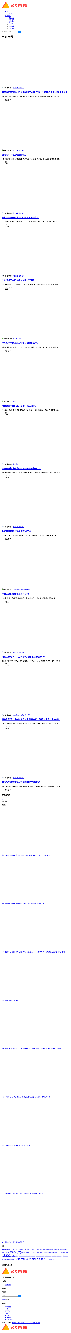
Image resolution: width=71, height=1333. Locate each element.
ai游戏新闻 (28, 1249)
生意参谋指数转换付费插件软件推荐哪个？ (21, 468)
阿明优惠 (11, 20)
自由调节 (9, 1259)
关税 (28, 1252)
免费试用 (24, 1252)
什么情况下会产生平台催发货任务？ (18, 280)
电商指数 (54, 1255)
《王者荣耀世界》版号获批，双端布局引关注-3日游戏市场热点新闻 (22, 1194)
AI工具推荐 (16, 1249)
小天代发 (8, 1313)
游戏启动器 (42, 1255)
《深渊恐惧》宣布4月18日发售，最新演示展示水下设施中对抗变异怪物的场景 (26, 1097)
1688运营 (12, 26)
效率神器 (29, 1255)
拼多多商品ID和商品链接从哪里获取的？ (20, 343)
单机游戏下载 (9, 1319)
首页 (6, 11)
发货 (39, 1252)
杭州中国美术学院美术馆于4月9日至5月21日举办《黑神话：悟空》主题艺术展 (26, 855)
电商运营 (59, 1255)
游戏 (37, 1255)
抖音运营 (11, 24)
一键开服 (52, 1249)
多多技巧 (44, 1252)
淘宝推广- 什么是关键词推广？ (15, 155)
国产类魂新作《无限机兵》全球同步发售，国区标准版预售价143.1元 (23, 903)
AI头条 (9, 1249)
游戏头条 (48, 1255)
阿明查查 (40, 1259)
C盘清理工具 (34, 1249)
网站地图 (8, 1285)
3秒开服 (4, 1249)
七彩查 (58, 1249)
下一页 (4, 799)
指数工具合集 (22, 1255)
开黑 (16, 1255)
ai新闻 (22, 1249)
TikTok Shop (45, 1249)
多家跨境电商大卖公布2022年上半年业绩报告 (16, 1145)
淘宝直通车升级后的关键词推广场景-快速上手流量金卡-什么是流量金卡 (35, 92)
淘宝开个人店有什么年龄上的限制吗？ (13, 1242)
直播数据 (8, 1317)
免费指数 (4, 1299)
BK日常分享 (9, 14)
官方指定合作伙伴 (52, 1252)
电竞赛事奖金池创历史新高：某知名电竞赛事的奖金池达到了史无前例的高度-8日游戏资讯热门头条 (32, 1048)
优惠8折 (14, 1252)
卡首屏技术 (34, 1252)
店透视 (9, 1255)
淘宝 (33, 1255)
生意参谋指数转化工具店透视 (15, 594)
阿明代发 (8, 1311)
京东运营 (11, 28)
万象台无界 (64, 1249)
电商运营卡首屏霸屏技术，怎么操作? (19, 406)
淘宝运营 (11, 18)
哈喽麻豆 (8, 1315)
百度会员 (65, 1255)
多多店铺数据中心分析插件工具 (11, 1000)
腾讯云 (4, 1259)
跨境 (13, 1259)
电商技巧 (8, 16)
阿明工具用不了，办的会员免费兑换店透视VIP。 (24, 657)
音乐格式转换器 (53, 1259)
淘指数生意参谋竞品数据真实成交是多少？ (21, 782)
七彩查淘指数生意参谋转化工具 (16, 531)
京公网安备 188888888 (33, 1323)
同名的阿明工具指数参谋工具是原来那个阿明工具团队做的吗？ (31, 719)
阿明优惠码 (24, 1259)
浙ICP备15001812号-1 (19, 1323)
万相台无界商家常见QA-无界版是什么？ (20, 217)
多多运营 (11, 22)
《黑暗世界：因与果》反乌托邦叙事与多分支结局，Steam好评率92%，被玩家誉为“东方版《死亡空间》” (33, 952)
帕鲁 (59, 1252)
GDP (40, 1249)
